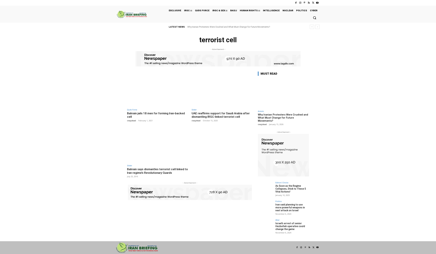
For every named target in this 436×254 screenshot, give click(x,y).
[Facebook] (296, 3)
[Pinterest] (304, 3)
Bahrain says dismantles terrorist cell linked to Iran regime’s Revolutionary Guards (157, 170)
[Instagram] (300, 3)
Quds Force (132, 110)
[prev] (312, 27)
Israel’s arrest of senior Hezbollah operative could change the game (290, 226)
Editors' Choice (281, 182)
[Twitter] (313, 3)
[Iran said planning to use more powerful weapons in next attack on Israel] (265, 208)
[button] (315, 18)
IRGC (277, 220)
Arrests (261, 111)
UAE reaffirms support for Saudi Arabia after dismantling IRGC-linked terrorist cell (221, 115)
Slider (194, 110)
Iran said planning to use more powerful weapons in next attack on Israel (290, 207)
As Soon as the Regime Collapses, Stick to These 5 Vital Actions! (290, 188)
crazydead (131, 120)
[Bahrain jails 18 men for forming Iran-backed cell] (157, 89)
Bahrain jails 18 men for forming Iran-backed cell (156, 115)
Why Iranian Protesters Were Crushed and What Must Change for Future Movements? (228, 27)
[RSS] (309, 3)
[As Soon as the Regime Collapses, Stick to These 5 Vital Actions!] (265, 189)
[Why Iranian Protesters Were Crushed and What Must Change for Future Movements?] (283, 93)
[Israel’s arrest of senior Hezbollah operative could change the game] (265, 226)
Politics (278, 201)
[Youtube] (317, 3)
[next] (317, 27)
